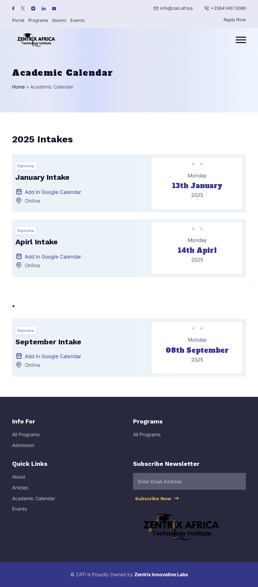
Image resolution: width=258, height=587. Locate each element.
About (18, 477)
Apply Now (234, 19)
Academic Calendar (33, 498)
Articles (20, 487)
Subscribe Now (153, 498)
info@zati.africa (176, 8)
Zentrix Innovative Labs (161, 574)
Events (77, 20)
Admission (23, 445)
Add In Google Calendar (53, 192)
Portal (18, 20)
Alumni (59, 20)
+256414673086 (228, 8)
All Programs (26, 434)
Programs (38, 20)
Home (18, 87)
